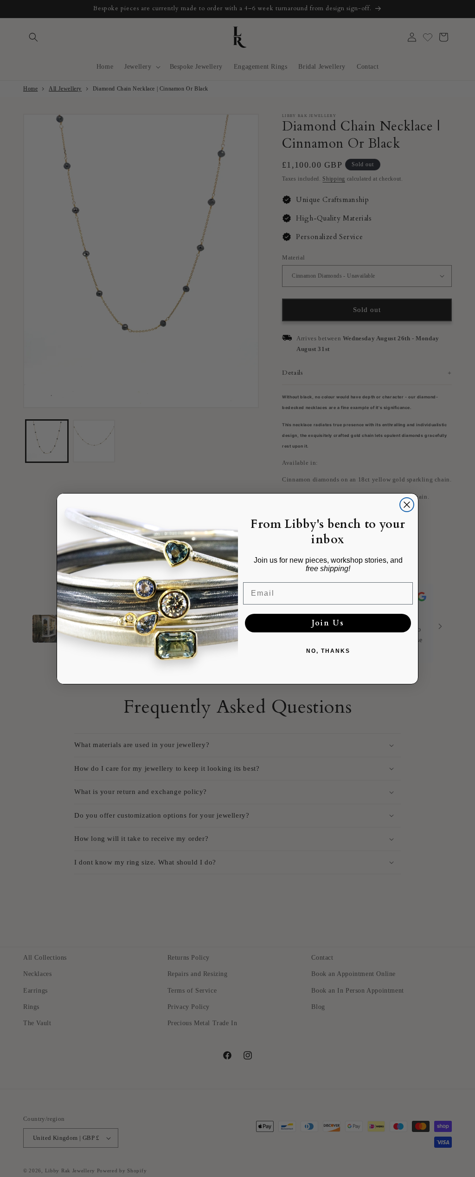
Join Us (328, 623)
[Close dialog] (407, 505)
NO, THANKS (328, 651)
